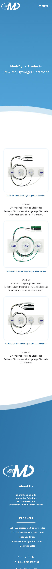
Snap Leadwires (27, 536)
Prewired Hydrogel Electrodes (27, 541)
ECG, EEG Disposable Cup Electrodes (27, 528)
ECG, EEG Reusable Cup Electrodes (27, 532)
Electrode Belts (27, 545)
